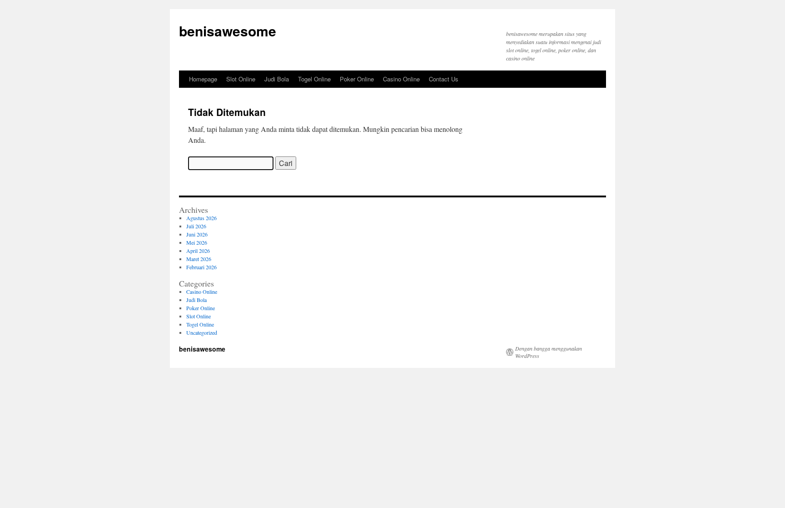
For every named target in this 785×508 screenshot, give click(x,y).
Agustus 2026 (201, 217)
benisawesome (227, 30)
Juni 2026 (197, 234)
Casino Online (401, 79)
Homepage (203, 79)
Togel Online (314, 79)
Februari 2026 (201, 267)
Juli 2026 (196, 226)
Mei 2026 (196, 242)
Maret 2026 (198, 258)
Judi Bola (276, 79)
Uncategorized (201, 332)
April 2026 (198, 250)
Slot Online (240, 79)
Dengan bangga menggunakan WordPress (548, 352)
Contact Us (443, 79)
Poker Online (357, 79)
